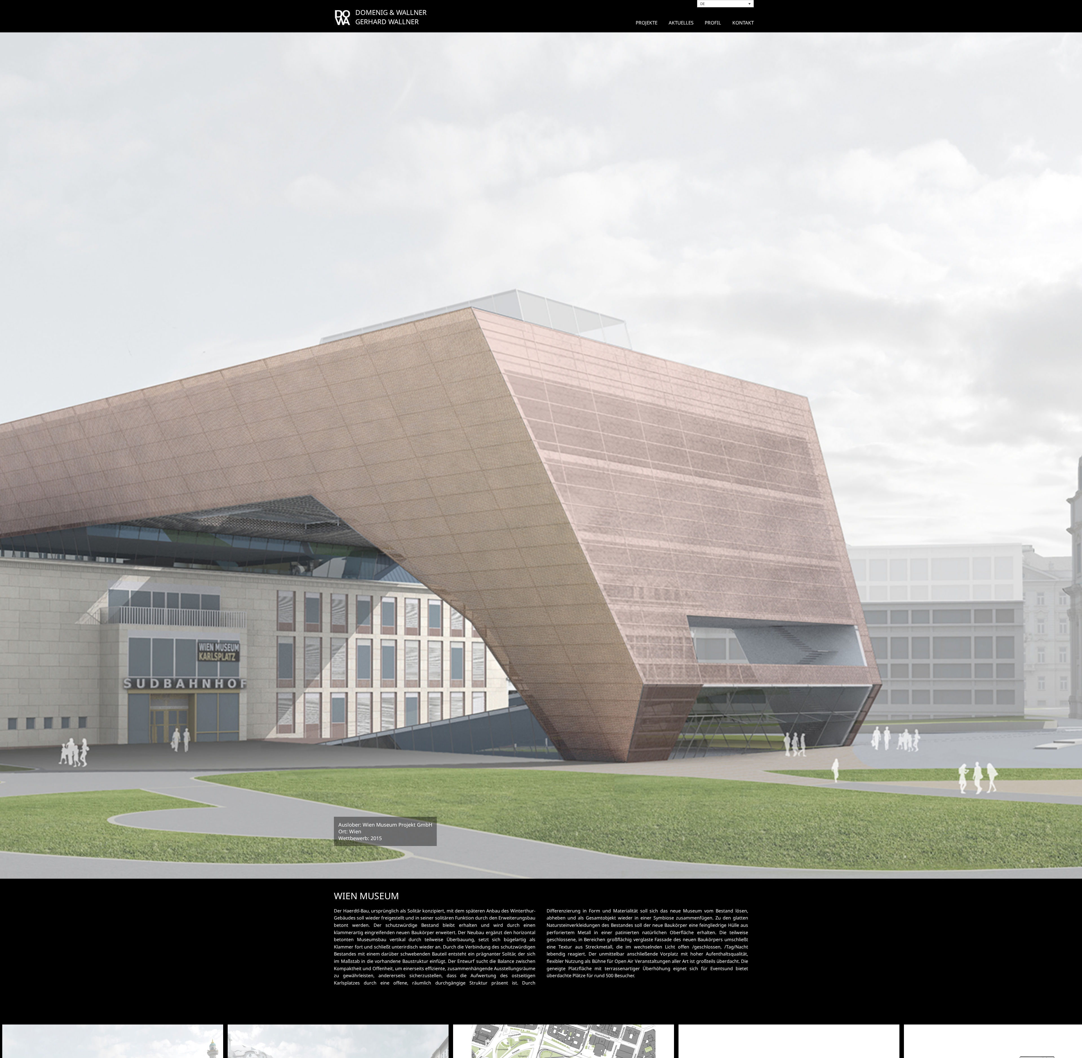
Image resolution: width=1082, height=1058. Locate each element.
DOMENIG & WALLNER (391, 12)
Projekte (646, 22)
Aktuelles (681, 22)
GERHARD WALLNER (387, 21)
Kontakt (743, 22)
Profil (713, 22)
